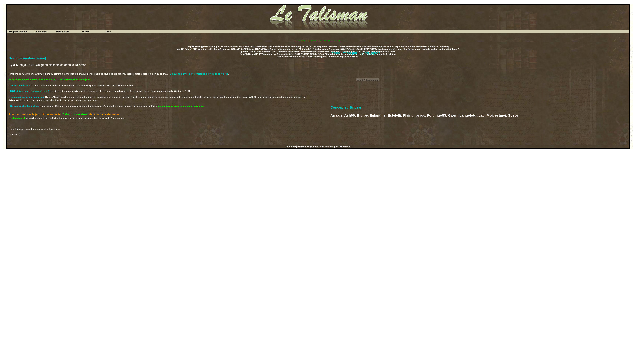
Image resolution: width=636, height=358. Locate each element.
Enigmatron (62, 31)
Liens (108, 31)
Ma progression (18, 31)
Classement (40, 31)
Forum (85, 31)
